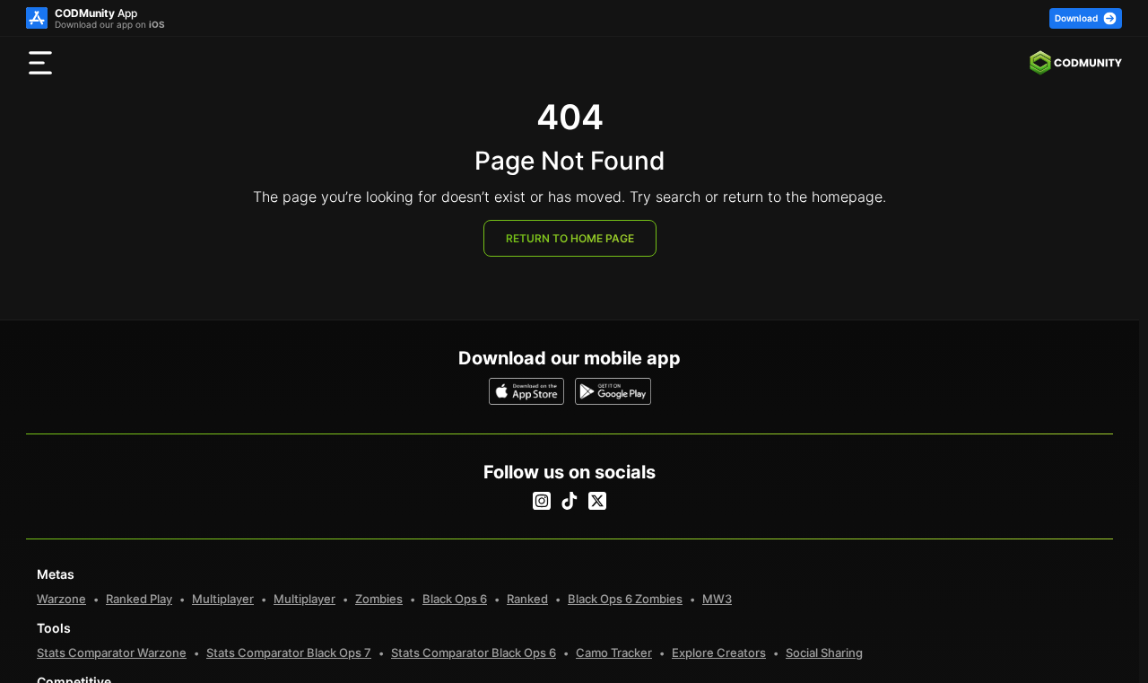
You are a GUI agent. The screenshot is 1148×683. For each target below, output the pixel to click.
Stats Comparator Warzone (112, 652)
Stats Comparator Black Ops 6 (473, 652)
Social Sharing (824, 652)
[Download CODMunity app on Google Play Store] (613, 391)
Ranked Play (139, 598)
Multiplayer (223, 598)
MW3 (717, 598)
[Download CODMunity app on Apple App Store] (527, 391)
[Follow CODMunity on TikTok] (569, 501)
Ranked (527, 598)
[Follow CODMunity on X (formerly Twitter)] (597, 501)
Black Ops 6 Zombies (625, 598)
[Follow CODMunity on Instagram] (542, 501)
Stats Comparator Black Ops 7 (288, 652)
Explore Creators (719, 652)
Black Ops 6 (454, 598)
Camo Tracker (614, 652)
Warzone (61, 598)
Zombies (379, 598)
